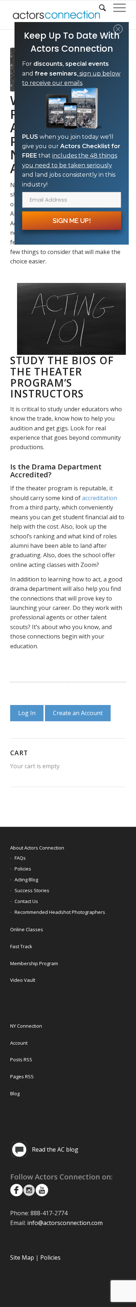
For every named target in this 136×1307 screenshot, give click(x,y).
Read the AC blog (55, 1149)
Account (19, 1043)
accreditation (99, 498)
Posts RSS (21, 1059)
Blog (15, 1093)
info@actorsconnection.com (65, 1223)
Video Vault (22, 980)
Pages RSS (22, 1076)
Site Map (22, 1257)
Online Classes (26, 929)
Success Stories (32, 890)
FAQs (20, 858)
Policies (23, 868)
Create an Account (78, 713)
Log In (27, 713)
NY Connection (26, 1026)
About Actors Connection (37, 847)
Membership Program (34, 963)
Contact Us (26, 901)
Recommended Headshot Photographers (60, 912)
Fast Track (21, 946)
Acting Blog (26, 879)
